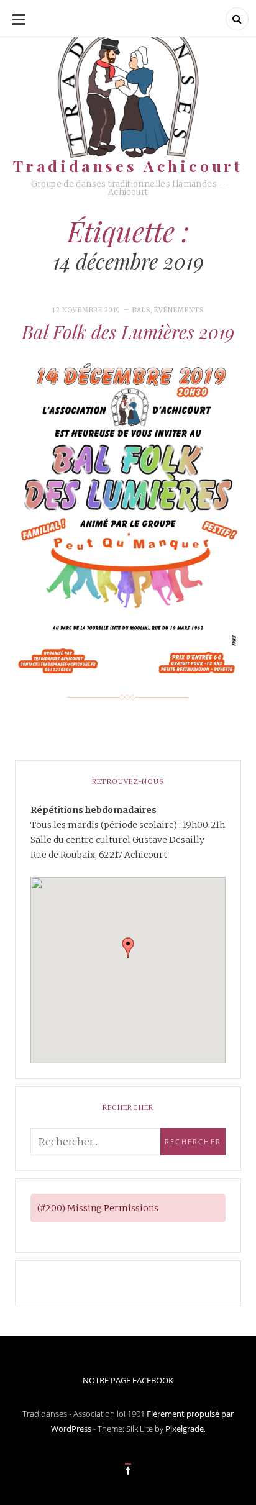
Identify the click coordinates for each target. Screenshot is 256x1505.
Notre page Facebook (128, 1380)
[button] (128, 947)
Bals (141, 310)
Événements (179, 310)
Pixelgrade (184, 1428)
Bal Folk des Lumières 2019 (128, 331)
